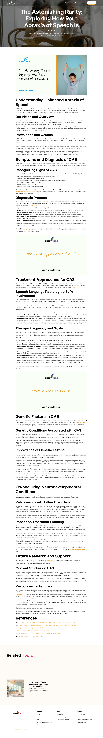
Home (46, 3)
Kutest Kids (17, 729)
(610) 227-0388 (81, 714)
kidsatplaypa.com (82, 722)
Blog (66, 3)
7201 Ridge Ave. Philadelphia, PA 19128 (86, 719)
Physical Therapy (61, 717)
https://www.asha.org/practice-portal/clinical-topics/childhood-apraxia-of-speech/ (39, 633)
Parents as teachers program (44, 722)
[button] (53, 2)
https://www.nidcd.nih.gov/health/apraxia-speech (30, 636)
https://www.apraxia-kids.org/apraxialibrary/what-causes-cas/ (34, 630)
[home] (11, 3)
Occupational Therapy (63, 719)
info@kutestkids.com (82, 717)
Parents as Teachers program (77, 3)
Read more (29, 675)
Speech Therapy (61, 714)
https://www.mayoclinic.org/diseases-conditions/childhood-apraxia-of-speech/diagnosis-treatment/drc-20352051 (46, 625)
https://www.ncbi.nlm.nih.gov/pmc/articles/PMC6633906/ (32, 628)
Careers (61, 3)
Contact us (92, 3)
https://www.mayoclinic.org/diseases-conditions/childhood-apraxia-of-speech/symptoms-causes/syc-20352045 (46, 622)
